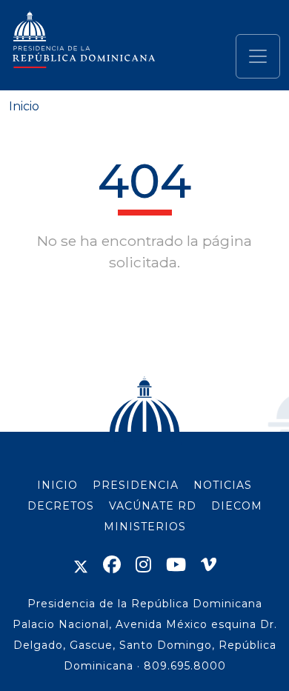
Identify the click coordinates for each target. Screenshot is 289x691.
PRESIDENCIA (136, 485)
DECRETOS (60, 506)
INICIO (57, 485)
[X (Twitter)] (80, 564)
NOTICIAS (222, 485)
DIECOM (236, 506)
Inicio (24, 106)
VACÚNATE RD (152, 506)
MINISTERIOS (145, 526)
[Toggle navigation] (258, 56)
